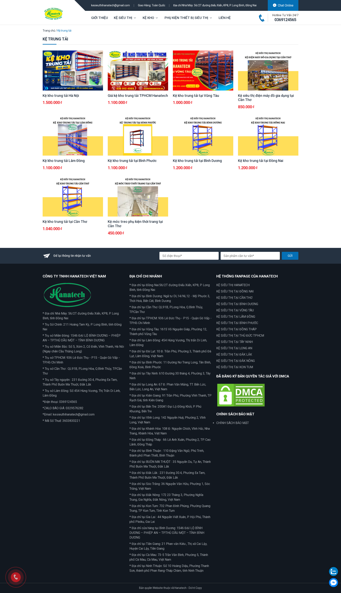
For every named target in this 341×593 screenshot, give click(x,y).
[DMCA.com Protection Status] (241, 395)
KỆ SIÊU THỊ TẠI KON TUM (234, 367)
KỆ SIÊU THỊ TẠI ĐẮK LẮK (234, 354)
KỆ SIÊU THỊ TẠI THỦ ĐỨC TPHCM (240, 335)
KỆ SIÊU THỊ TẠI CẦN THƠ (234, 298)
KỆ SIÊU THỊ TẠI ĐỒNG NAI (235, 291)
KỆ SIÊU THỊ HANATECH (233, 285)
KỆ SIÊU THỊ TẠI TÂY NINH (234, 342)
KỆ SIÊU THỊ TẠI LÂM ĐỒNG (235, 316)
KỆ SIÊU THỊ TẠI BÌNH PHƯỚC (237, 323)
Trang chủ (49, 30)
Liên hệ (225, 18)
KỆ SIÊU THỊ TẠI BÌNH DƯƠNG (237, 304)
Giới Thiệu (99, 18)
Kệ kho (148, 18)
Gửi (290, 256)
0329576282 (74, 408)
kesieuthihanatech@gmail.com (110, 5)
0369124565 (285, 19)
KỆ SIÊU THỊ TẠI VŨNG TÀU (235, 310)
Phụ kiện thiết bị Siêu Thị (186, 18)
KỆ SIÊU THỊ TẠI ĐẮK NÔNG (235, 361)
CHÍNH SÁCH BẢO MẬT (232, 423)
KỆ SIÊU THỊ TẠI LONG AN (234, 348)
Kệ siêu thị (123, 18)
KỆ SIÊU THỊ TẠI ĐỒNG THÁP (236, 329)
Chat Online (285, 5)
